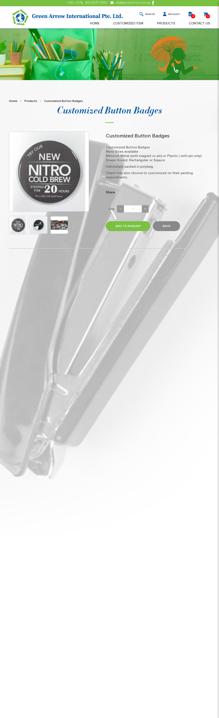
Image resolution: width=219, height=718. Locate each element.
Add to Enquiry (128, 226)
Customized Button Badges (63, 101)
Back (166, 226)
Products (30, 101)
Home (13, 101)
